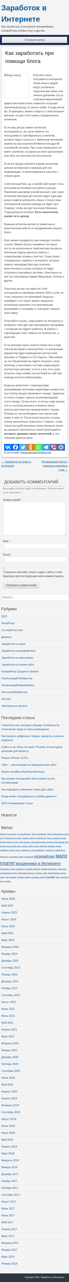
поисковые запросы (26, 873)
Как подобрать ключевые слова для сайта (27, 789)
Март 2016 (7, 1256)
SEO (4, 616)
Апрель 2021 (9, 1029)
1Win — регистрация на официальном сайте (29, 764)
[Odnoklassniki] (30, 447)
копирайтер (29, 857)
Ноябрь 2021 (9, 988)
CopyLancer (12, 834)
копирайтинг (44, 856)
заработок (50, 850)
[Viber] (53, 447)
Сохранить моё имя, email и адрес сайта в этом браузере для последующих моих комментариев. (33, 574)
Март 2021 (7, 1036)
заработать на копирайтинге (33, 850)
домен (17, 850)
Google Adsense (24, 834)
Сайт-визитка (24, 842)
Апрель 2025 (9, 912)
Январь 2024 (9, 953)
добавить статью (7, 850)
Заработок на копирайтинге (18, 650)
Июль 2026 (8, 898)
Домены (6, 637)
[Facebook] (15, 447)
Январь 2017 (9, 1249)
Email (7, 554)
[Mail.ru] (61, 447)
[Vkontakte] (8, 447)
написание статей (7, 869)
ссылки (50, 877)
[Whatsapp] (38, 447)
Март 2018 (7, 1153)
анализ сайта (27, 846)
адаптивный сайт (61, 842)
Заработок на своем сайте (17, 664)
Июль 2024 (8, 926)
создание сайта (38, 877)
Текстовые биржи (38, 842)
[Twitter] (23, 447)
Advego (3, 834)
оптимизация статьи (8, 873)
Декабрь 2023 (9, 960)
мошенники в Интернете (38, 863)
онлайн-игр (20, 869)
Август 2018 (8, 1119)
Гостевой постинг (12, 630)
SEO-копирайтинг (39, 834)
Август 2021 (8, 1002)
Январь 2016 (9, 1263)
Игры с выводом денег (56, 838)
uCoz (2, 838)
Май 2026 (7, 905)
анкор (36, 846)
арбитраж (43, 846)
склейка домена (24, 877)
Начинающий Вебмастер (35, 452)
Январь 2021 (9, 1050)
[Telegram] (46, 447)
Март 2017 (7, 1236)
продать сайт (41, 873)
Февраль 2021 (10, 1043)
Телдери (49, 842)
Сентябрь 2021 (10, 995)
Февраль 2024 (10, 947)
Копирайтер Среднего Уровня (20, 671)
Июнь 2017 (8, 1215)
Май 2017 (7, 1222)
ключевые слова (16, 857)
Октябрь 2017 (9, 1187)
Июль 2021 (8, 1009)
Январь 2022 (9, 974)
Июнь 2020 (8, 1077)
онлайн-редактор (33, 869)
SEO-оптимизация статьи (17, 803)
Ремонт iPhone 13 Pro (14, 758)
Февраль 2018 (10, 1160)
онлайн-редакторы (49, 869)
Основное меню (35, 39)
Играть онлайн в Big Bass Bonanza (23, 771)
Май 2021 (7, 1022)
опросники (61, 869)
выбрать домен (54, 846)
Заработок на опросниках (17, 657)
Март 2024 (7, 940)
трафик (8, 881)
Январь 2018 (9, 1167)
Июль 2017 (8, 1208)
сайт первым (10, 877)
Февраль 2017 (10, 1243)
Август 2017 (8, 1201)
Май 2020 (7, 1084)
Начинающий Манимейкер (17, 685)
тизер (57, 877)
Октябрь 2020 (9, 1064)
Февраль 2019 (10, 1105)
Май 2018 (7, 1139)
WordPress (8, 623)
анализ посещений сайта (10, 846)
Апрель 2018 (9, 1146)
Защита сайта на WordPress (34, 838)
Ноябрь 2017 (9, 1181)
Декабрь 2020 (9, 1057)
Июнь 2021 (8, 1015)
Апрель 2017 (9, 1229)
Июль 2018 (8, 1126)
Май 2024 (7, 933)
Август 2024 (8, 919)
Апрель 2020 (9, 1091)
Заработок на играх (13, 644)
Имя (6, 541)
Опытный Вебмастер (14, 692)
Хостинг (6, 699)
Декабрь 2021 (9, 981)
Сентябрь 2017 (10, 1194)
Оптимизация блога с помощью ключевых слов (54, 465)
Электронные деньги (14, 705)
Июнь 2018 (8, 1132)
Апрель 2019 (9, 1098)
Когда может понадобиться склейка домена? (29, 796)
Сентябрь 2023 (10, 967)
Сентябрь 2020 (10, 1070)
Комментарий (12, 499)
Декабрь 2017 (9, 1174)
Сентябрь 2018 (10, 1112)
